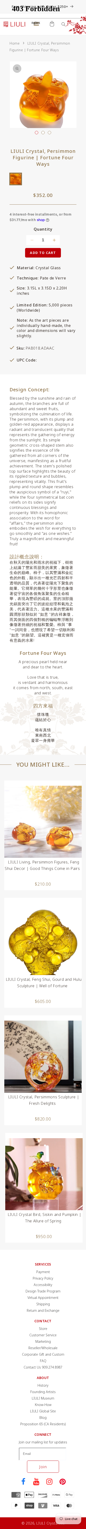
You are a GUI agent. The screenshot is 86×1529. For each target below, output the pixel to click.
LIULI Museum (43, 1398)
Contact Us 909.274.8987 (43, 1367)
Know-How (43, 1404)
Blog (43, 1417)
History (43, 1385)
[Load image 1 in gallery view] (36, 132)
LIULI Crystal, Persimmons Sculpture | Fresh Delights (43, 1100)
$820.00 (43, 1119)
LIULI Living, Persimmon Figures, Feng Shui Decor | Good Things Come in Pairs (42, 865)
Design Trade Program (43, 1291)
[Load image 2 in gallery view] (43, 132)
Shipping (43, 1304)
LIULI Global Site (43, 1411)
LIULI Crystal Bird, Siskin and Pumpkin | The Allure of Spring (44, 1218)
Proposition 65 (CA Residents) (43, 1424)
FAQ (43, 1361)
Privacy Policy (43, 1278)
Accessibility (43, 1284)
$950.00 (44, 1236)
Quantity (43, 229)
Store (43, 1328)
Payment (43, 1272)
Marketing (43, 1341)
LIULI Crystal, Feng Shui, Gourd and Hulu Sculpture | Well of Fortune (43, 982)
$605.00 (43, 1001)
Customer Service (43, 1335)
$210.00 (43, 884)
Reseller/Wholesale (43, 1348)
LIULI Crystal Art (50, 1523)
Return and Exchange (43, 1310)
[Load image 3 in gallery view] (49, 132)
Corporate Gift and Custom (43, 1354)
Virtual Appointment (43, 1297)
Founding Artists (43, 1392)
